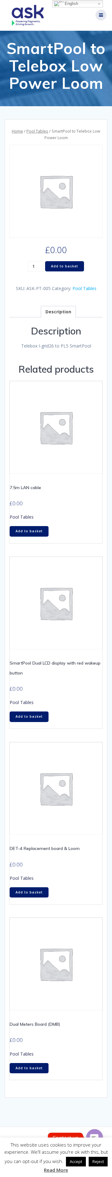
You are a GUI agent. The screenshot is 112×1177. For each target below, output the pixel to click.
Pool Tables (37, 131)
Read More (56, 1170)
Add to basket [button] (29, 531)
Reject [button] (98, 1161)
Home (17, 131)
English (70, 3)
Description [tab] (58, 312)
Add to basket (64, 266)
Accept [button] (76, 1161)
